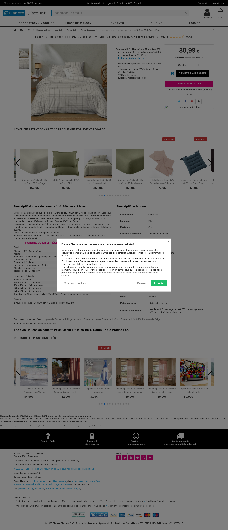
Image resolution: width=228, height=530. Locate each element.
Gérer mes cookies (75, 283)
